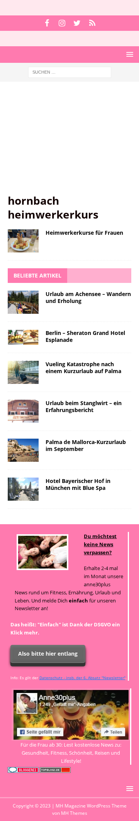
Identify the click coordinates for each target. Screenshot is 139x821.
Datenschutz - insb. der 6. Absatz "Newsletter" (82, 677)
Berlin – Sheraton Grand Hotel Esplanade (85, 336)
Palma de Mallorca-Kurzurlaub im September (86, 445)
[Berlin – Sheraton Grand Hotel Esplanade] (23, 337)
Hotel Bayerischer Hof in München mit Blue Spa (78, 484)
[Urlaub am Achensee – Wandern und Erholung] (23, 302)
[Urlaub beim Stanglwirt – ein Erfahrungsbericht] (23, 411)
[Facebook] (47, 23)
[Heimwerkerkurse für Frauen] (23, 240)
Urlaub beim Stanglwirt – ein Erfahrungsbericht (84, 406)
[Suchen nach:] (69, 71)
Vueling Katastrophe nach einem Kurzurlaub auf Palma (83, 367)
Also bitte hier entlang (48, 653)
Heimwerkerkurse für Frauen (84, 232)
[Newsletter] (92, 23)
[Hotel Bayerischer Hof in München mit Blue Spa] (23, 489)
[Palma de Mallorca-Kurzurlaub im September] (23, 450)
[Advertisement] (69, 141)
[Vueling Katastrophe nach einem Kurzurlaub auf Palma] (23, 372)
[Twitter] (77, 23)
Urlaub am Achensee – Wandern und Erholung (88, 297)
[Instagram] (62, 23)
